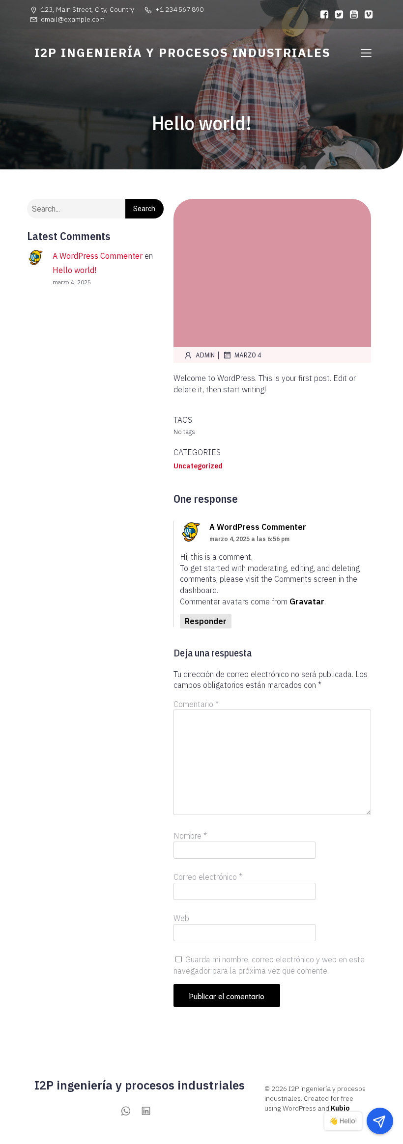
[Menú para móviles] (366, 52)
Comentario (196, 704)
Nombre (190, 836)
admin (205, 355)
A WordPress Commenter (98, 256)
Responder (206, 621)
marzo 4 (247, 355)
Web (181, 918)
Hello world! (74, 270)
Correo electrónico (207, 877)
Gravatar (306, 601)
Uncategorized (198, 466)
